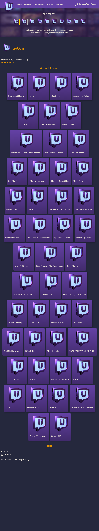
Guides (50, 4)
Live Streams (39, 4)
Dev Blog (60, 4)
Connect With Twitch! (87, 4)
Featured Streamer (23, 4)
